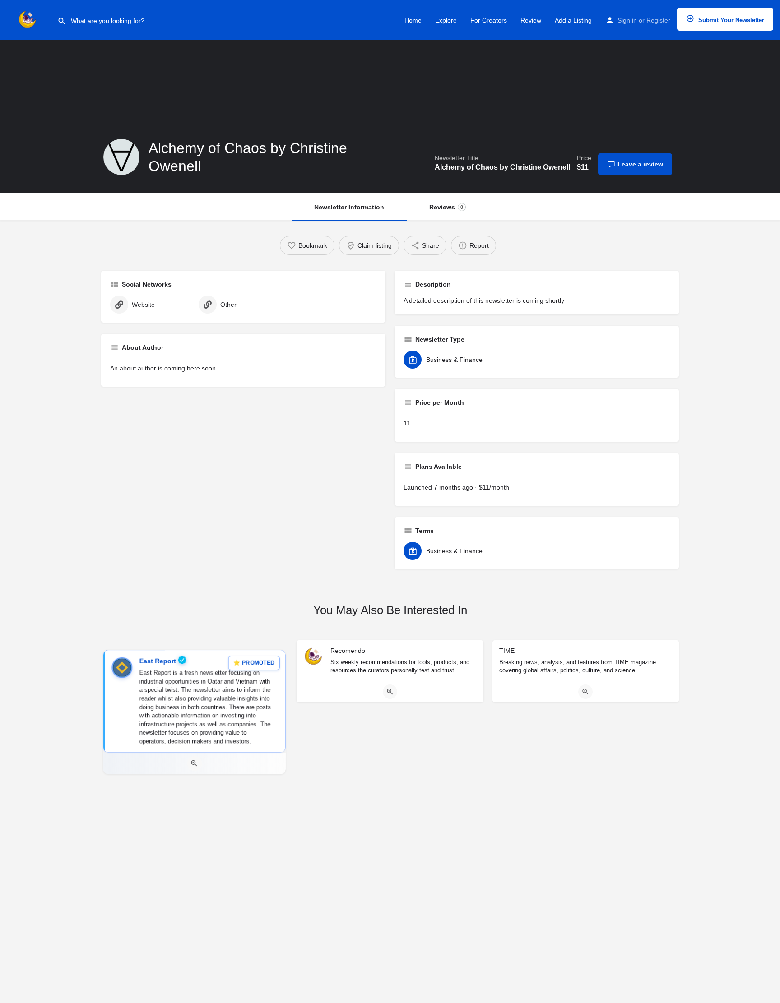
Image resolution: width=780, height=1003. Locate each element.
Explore (446, 20)
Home (413, 20)
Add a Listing (573, 20)
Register (658, 20)
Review (530, 20)
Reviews (446, 207)
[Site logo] (29, 19)
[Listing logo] (121, 157)
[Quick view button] (194, 763)
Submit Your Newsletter (730, 20)
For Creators (488, 20)
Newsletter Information (349, 207)
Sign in (627, 20)
